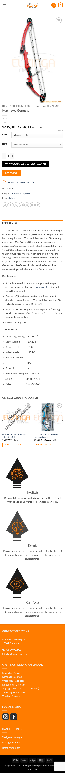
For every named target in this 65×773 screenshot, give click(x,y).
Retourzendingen (11, 747)
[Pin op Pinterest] (26, 204)
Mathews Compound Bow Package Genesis (46, 435)
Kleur (4, 135)
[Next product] (5, 120)
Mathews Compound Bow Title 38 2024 (14, 435)
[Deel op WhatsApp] (5, 204)
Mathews (12, 198)
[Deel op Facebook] (10, 204)
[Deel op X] (15, 204)
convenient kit (40, 286)
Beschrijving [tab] (9, 223)
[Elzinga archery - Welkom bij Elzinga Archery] (32, 5)
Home (5, 106)
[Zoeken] (53, 5)
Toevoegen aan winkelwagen (25, 164)
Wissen (60, 130)
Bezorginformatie (11, 742)
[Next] (62, 427)
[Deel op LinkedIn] (32, 204)
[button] (4, 5)
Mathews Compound (47, 106)
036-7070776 (13, 650)
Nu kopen (11, 172)
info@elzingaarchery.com (15, 653)
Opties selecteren (13, 445)
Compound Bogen (22, 106)
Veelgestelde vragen (13, 737)
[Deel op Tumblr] (37, 204)
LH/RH (5, 144)
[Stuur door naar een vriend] (21, 204)
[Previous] (2, 427)
